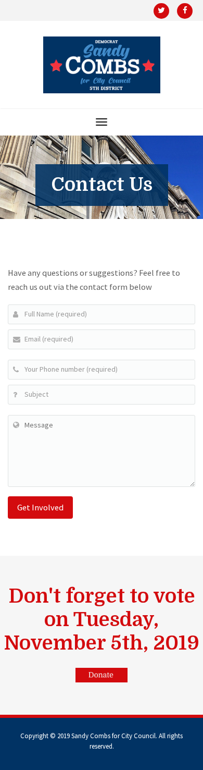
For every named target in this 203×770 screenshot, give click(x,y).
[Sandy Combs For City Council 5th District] (101, 64)
